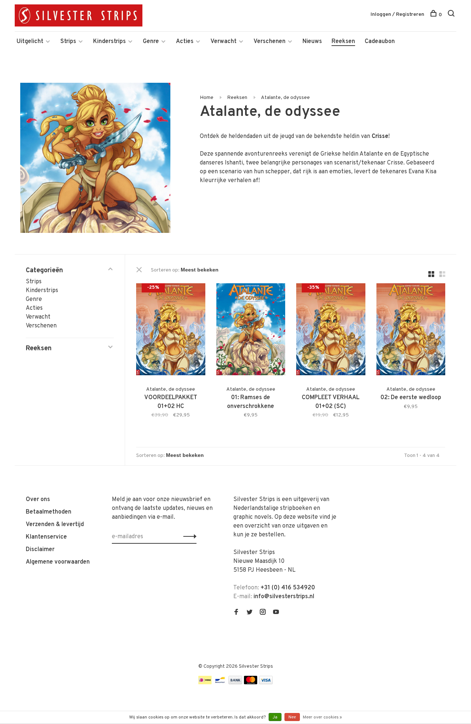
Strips (68, 41)
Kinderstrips (109, 41)
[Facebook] (236, 613)
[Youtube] (276, 613)
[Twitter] (249, 613)
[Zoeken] (452, 15)
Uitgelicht (30, 41)
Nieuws (312, 41)
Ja (275, 717)
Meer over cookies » (322, 717)
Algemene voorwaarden (58, 562)
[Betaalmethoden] (205, 682)
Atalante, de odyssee (285, 98)
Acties (185, 41)
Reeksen (343, 41)
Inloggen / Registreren (397, 14)
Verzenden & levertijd (55, 524)
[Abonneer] (187, 537)
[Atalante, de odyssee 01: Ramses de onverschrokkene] (251, 330)
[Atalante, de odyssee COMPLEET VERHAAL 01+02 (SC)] (330, 330)
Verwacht (223, 41)
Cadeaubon (380, 41)
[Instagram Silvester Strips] (263, 613)
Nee (292, 717)
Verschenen (270, 41)
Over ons (38, 499)
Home (206, 98)
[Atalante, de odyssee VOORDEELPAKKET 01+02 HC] (170, 330)
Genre (151, 41)
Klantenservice (46, 537)
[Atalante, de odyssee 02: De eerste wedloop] (411, 330)
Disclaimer (40, 549)
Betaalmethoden (48, 512)
